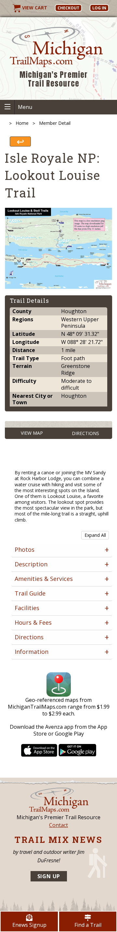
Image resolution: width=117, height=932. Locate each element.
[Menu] (7, 107)
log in (99, 8)
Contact (58, 825)
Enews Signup (29, 924)
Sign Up (48, 876)
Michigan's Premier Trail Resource (54, 79)
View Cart (34, 8)
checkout (68, 8)
